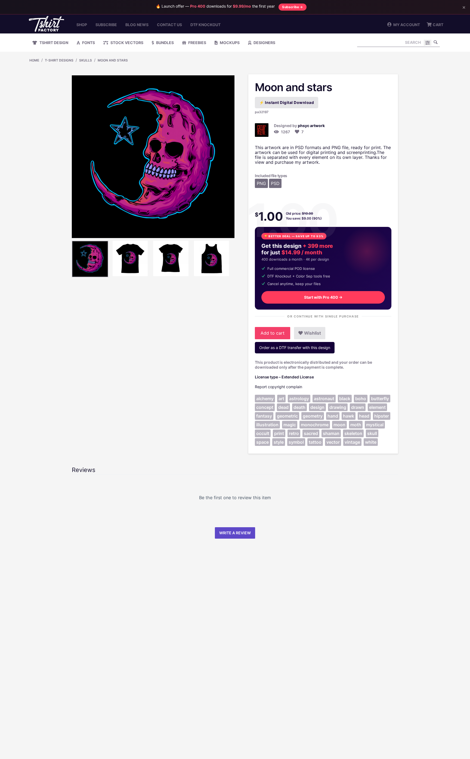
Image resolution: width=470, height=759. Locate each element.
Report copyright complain (278, 386)
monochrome (315, 424)
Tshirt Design (53, 42)
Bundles (164, 42)
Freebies (196, 42)
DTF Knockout (205, 24)
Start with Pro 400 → (323, 297)
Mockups (229, 42)
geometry (313, 416)
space (262, 442)
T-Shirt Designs (59, 60)
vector (333, 442)
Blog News (137, 24)
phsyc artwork (311, 125)
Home (34, 60)
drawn (357, 407)
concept (264, 407)
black (344, 398)
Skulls (85, 60)
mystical (375, 424)
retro (294, 433)
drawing (337, 407)
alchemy (265, 398)
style (279, 442)
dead (283, 407)
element (377, 407)
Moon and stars (113, 60)
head (364, 416)
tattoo (315, 442)
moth (355, 424)
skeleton (353, 433)
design (317, 407)
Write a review (235, 532)
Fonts (88, 42)
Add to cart (273, 333)
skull (372, 433)
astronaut (324, 398)
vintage (352, 442)
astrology (299, 398)
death (299, 407)
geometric (287, 416)
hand (332, 416)
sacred (311, 433)
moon (339, 424)
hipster (381, 416)
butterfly (380, 398)
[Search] (435, 42)
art (281, 398)
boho (360, 398)
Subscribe (106, 24)
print (279, 433)
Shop (81, 24)
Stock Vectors (126, 42)
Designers (264, 42)
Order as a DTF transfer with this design (294, 347)
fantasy (264, 416)
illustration (267, 424)
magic (289, 424)
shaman (331, 433)
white (370, 442)
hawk (348, 416)
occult (262, 433)
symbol (296, 442)
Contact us (169, 24)
